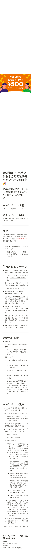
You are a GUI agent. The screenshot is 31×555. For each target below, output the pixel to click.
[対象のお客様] (2, 338)
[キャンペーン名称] (2, 205)
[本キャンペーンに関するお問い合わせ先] (2, 535)
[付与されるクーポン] (2, 266)
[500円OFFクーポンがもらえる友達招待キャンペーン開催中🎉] (2, 173)
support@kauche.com (10, 543)
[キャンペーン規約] (2, 404)
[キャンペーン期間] (2, 215)
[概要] (2, 231)
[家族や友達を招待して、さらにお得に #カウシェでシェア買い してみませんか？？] (2, 189)
